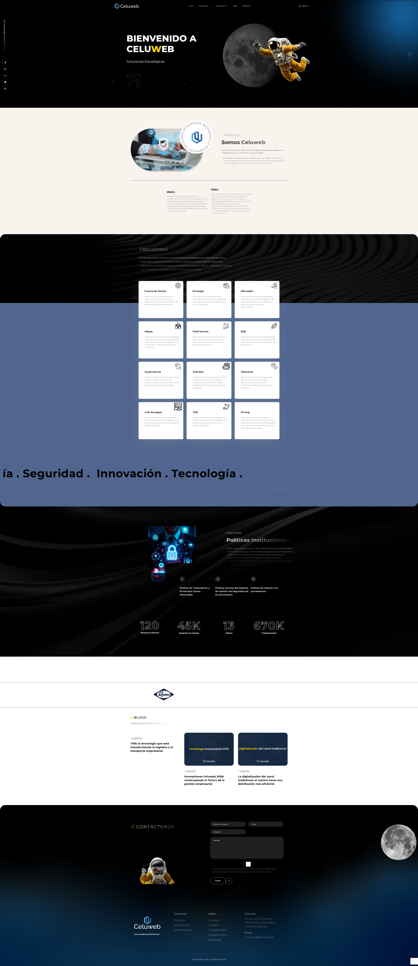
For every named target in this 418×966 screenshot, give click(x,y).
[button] (410, 54)
